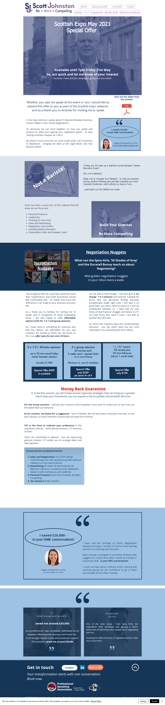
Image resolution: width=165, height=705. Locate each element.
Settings (143, 701)
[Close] (162, 701)
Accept (154, 701)
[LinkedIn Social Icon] (82, 667)
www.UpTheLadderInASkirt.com (125, 145)
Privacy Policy (96, 701)
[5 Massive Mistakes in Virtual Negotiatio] (126, 110)
